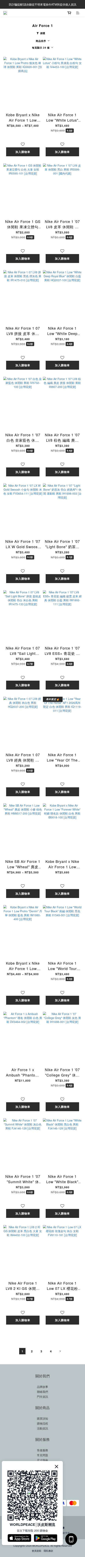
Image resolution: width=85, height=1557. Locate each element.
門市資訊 (42, 1397)
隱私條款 (48, 1550)
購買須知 (42, 1418)
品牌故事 (42, 1387)
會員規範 (36, 1550)
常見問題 (42, 1455)
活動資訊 (42, 1428)
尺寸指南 (42, 1460)
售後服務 (42, 1450)
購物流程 (42, 1423)
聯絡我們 (42, 1392)
